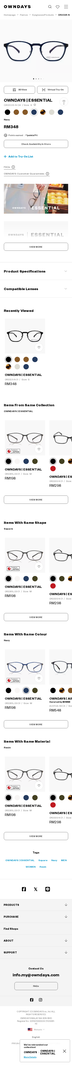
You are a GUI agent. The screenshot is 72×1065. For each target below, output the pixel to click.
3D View (22, 89)
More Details (30, 1057)
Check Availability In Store (36, 144)
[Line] (47, 889)
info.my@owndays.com (36, 974)
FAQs (7, 166)
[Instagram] (40, 999)
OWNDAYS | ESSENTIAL (20, 860)
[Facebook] (24, 889)
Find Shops (11, 928)
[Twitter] (36, 889)
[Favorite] (58, 7)
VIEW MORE (35, 247)
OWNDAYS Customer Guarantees (24, 173)
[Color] (8, 359)
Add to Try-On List (20, 156)
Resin (43, 867)
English (36, 1037)
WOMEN (31, 867)
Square (42, 860)
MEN (63, 860)
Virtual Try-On (56, 89)
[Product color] (7, 112)
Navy (54, 860)
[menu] (66, 7)
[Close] (64, 1051)
